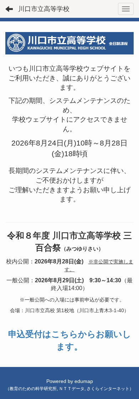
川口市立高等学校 (44, 8)
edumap (83, 381)
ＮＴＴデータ (71, 388)
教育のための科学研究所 (33, 388)
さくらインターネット (108, 388)
